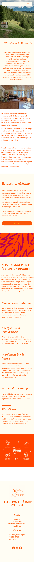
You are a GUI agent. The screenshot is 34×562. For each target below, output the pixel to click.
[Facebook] (13, 548)
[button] (28, 4)
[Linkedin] (20, 548)
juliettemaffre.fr (23, 559)
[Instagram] (17, 548)
